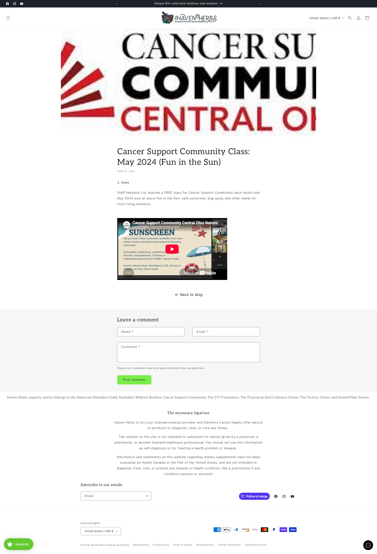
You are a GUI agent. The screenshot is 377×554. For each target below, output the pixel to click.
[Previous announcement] (117, 3)
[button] (8, 18)
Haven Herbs (98, 545)
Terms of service (182, 544)
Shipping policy (205, 544)
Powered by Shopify (117, 545)
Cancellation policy (256, 544)
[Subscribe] (146, 496)
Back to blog (191, 295)
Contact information (229, 544)
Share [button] (125, 182)
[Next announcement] (260, 3)
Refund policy (141, 544)
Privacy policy (161, 544)
